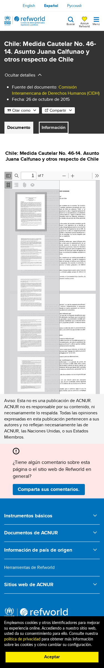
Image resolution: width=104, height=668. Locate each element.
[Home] (24, 21)
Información (53, 127)
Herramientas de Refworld (29, 567)
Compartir (58, 110)
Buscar (71, 23)
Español (51, 5)
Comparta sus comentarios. (49, 489)
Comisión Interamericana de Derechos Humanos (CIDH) (56, 90)
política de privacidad (22, 639)
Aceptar (52, 657)
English (29, 5)
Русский (74, 5)
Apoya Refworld (84, 24)
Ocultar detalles (20, 75)
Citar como (21, 110)
